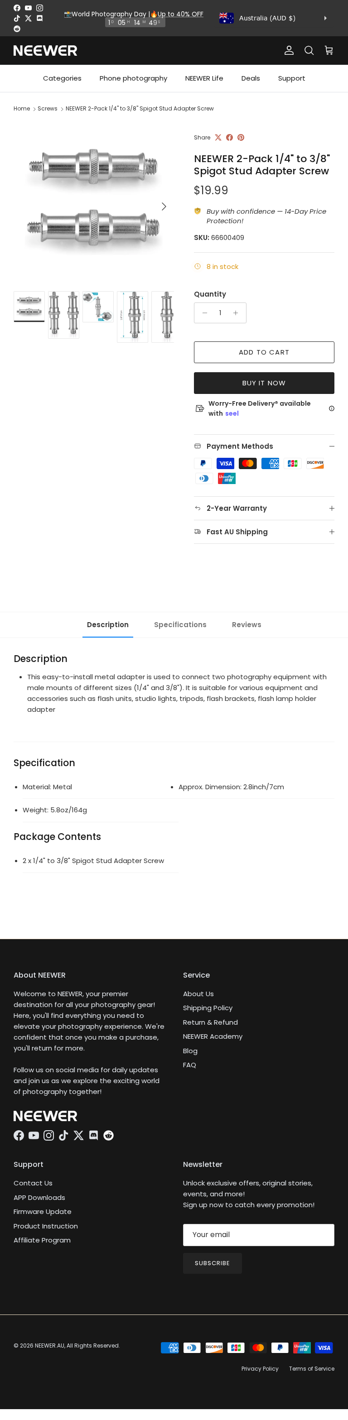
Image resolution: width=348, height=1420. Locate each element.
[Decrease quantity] (202, 313)
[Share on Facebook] (229, 137)
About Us (198, 993)
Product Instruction (46, 1226)
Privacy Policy (260, 1368)
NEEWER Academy (212, 1036)
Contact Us (33, 1183)
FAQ (189, 1065)
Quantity (210, 294)
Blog (190, 1050)
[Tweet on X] (218, 137)
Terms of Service (311, 1368)
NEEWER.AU (49, 1345)
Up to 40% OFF (180, 14)
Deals (251, 78)
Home (22, 108)
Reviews (246, 624)
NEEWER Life (204, 78)
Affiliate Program (42, 1240)
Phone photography (133, 78)
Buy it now (264, 383)
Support (291, 78)
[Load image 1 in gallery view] (94, 202)
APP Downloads (39, 1197)
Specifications (180, 624)
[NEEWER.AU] (45, 50)
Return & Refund (210, 1022)
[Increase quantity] (238, 313)
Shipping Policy (207, 1007)
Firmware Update (43, 1211)
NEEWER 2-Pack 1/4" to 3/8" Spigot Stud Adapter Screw (140, 108)
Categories (62, 78)
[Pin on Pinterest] (240, 137)
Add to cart (264, 352)
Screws (48, 108)
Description (108, 624)
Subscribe (212, 1263)
